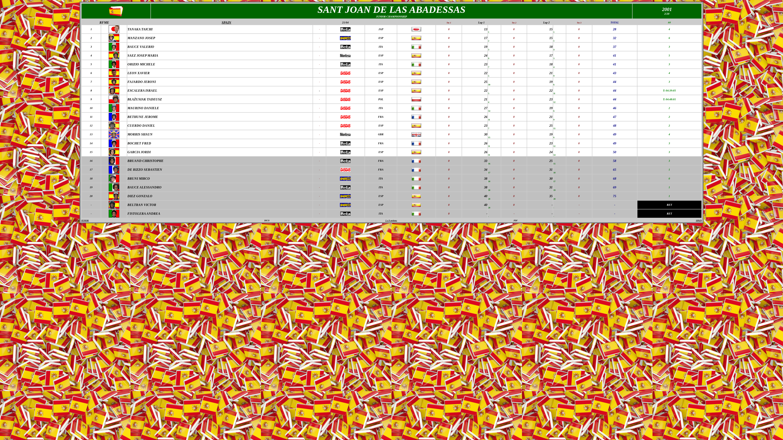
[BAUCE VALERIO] (114, 49)
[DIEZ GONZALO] (114, 199)
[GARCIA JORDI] (114, 155)
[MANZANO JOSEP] (114, 41)
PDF (516, 220)
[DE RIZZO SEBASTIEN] (114, 172)
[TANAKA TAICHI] (114, 32)
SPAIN (699, 220)
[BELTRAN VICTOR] (114, 207)
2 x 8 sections (391, 220)
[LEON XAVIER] (114, 76)
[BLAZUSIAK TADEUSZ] (114, 102)
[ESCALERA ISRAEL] (114, 93)
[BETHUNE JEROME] (114, 119)
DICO (266, 220)
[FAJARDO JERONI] (114, 84)
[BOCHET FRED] (114, 146)
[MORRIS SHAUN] (114, 137)
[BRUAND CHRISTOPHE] (114, 163)
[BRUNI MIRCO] (114, 181)
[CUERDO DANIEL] (114, 128)
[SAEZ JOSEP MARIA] (114, 58)
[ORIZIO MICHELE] (114, 67)
